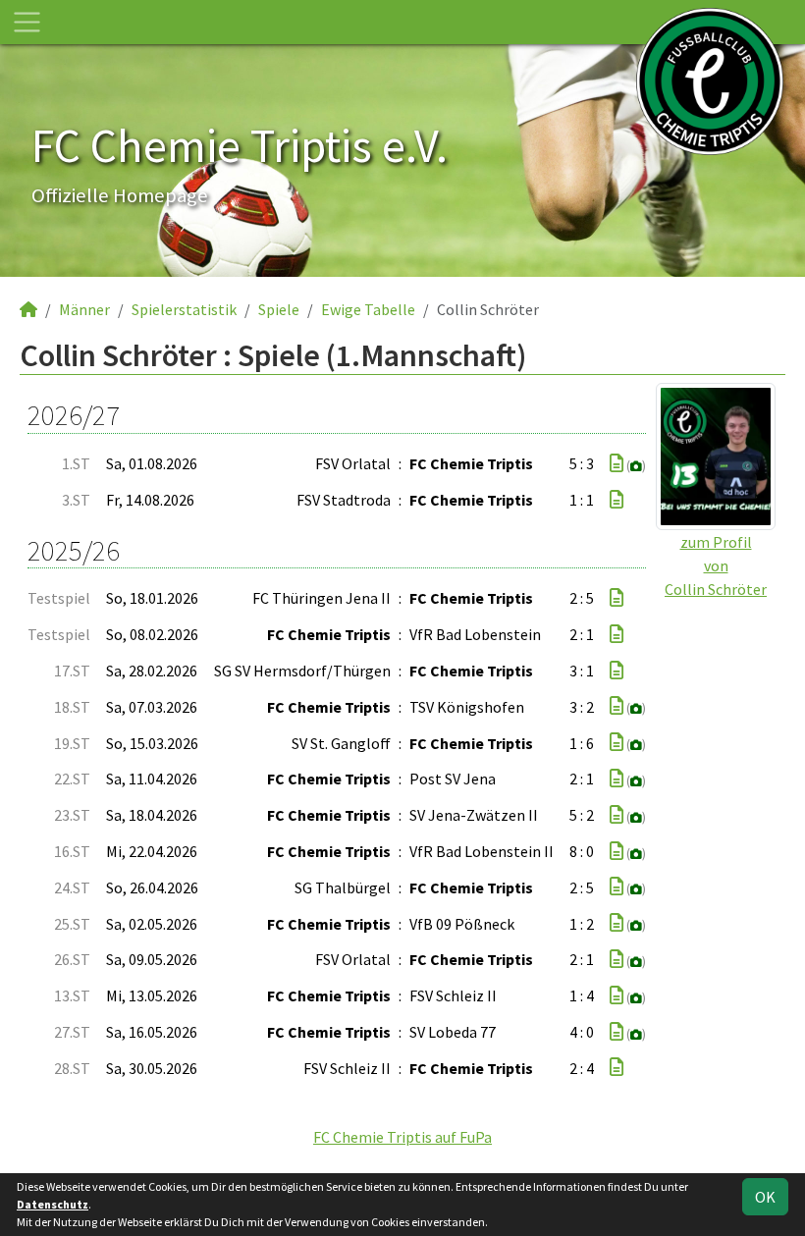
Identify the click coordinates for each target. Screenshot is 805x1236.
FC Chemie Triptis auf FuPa (402, 1137)
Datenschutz (52, 1204)
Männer (84, 309)
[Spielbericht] (616, 463)
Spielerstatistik (184, 309)
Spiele (278, 309)
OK (765, 1197)
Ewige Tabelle (368, 309)
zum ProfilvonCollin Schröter (716, 565)
